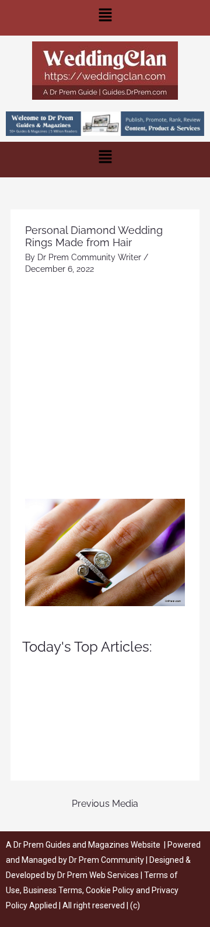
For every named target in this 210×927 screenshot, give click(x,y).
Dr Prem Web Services (98, 875)
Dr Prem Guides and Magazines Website (86, 844)
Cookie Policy (111, 890)
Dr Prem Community (106, 860)
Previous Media (105, 803)
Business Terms (52, 890)
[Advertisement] (105, 388)
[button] (105, 18)
